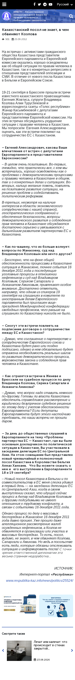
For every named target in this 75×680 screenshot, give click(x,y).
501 (7, 39)
